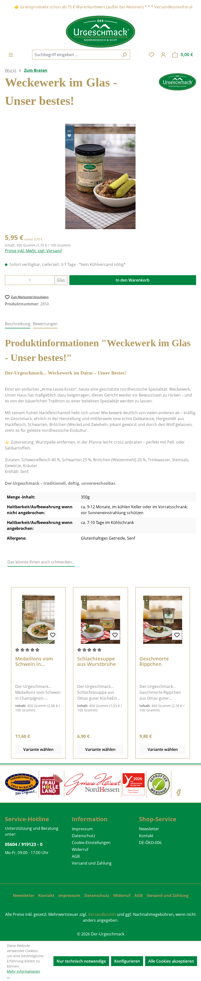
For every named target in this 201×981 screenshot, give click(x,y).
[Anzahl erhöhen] (49, 280)
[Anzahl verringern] (10, 280)
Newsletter (149, 829)
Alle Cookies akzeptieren (171, 961)
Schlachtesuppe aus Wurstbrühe (96, 661)
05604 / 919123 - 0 (23, 844)
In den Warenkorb (133, 280)
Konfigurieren (127, 961)
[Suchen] (124, 55)
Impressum (82, 829)
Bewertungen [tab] (45, 323)
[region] (100, 176)
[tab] (17, 324)
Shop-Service (157, 819)
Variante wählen (38, 749)
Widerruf (80, 849)
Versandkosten (102, 914)
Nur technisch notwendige (81, 961)
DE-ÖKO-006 (150, 842)
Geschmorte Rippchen (154, 661)
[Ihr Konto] (163, 54)
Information (90, 819)
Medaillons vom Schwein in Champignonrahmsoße (38, 661)
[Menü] (11, 55)
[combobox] (75, 55)
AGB (76, 856)
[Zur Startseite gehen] (100, 32)
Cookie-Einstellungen (91, 842)
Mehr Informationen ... (23, 974)
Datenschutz (83, 835)
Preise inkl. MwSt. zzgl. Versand (33, 250)
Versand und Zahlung (92, 863)
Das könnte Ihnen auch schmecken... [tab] (41, 562)
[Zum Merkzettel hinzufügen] (53, 635)
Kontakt (146, 835)
